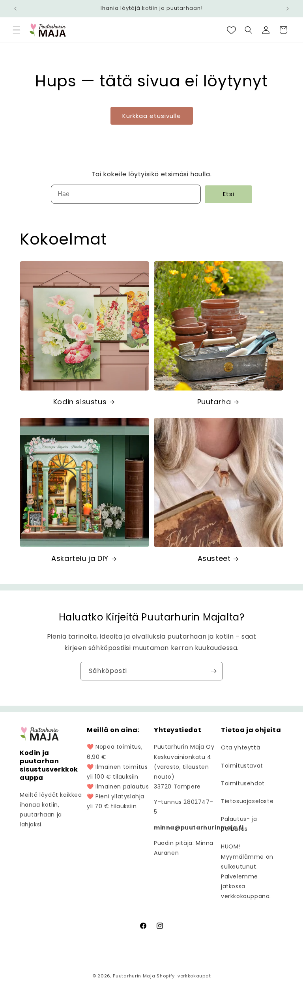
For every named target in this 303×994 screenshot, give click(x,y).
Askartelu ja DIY (79, 558)
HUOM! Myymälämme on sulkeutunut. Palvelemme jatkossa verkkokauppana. (247, 871)
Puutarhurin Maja (134, 976)
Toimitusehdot (243, 783)
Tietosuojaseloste (247, 801)
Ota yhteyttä (240, 747)
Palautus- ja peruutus (239, 824)
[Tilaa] (213, 671)
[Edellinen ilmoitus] (15, 8)
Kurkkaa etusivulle (151, 116)
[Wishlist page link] (231, 30)
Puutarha (214, 401)
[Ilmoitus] (287, 8)
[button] (16, 30)
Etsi (228, 194)
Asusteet (214, 558)
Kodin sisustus (80, 401)
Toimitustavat (242, 766)
